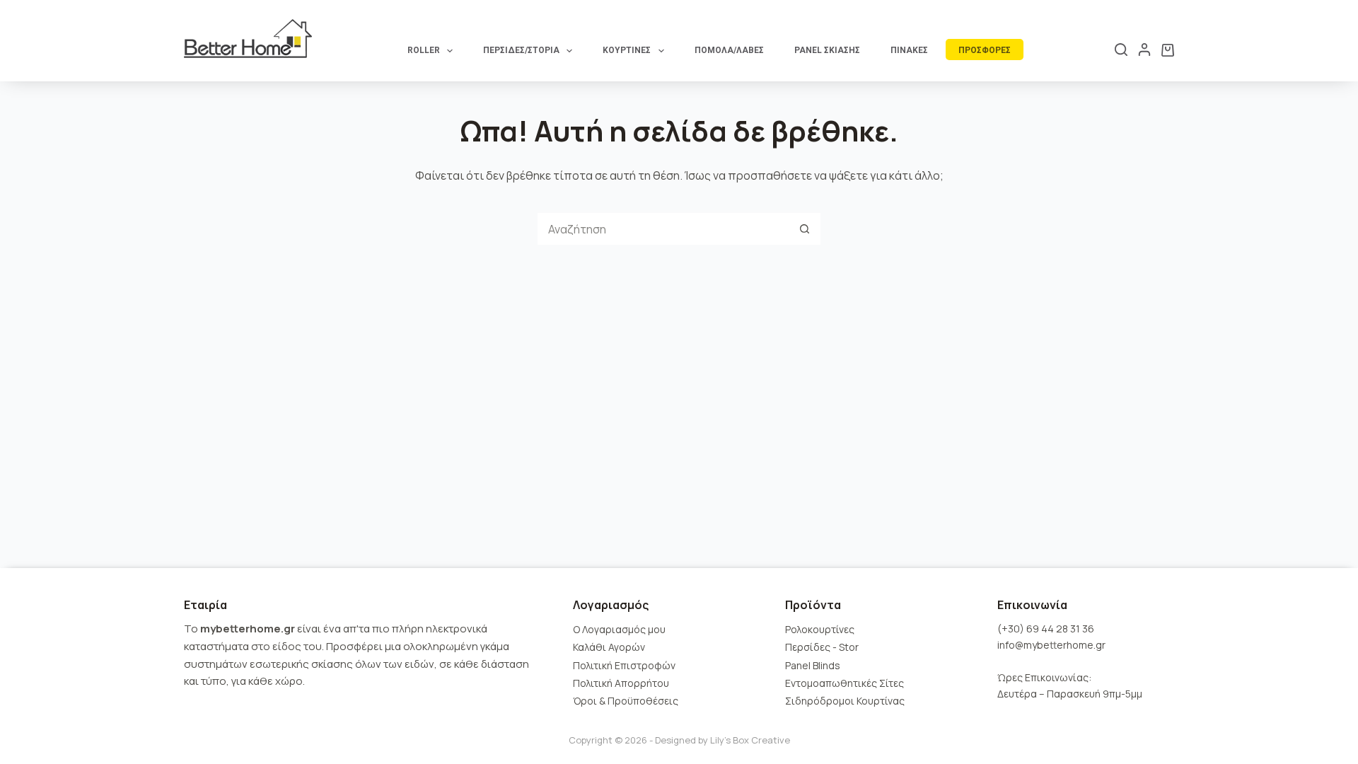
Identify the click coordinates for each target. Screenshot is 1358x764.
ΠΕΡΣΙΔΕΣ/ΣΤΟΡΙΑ (521, 50)
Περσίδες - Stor (822, 647)
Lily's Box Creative (750, 740)
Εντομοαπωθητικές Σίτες (844, 683)
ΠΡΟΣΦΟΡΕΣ (984, 50)
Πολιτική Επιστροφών (624, 665)
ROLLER (423, 50)
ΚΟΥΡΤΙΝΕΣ (627, 50)
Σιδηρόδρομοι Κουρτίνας (845, 700)
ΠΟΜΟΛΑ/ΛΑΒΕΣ (729, 50)
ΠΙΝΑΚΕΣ (909, 50)
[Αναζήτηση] (1121, 49)
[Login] (1144, 49)
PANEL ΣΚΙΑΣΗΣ (827, 50)
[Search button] (804, 229)
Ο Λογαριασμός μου (619, 629)
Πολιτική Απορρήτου (621, 683)
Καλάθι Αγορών (609, 647)
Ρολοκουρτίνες (819, 629)
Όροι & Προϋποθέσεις (625, 700)
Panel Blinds (812, 665)
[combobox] (663, 229)
